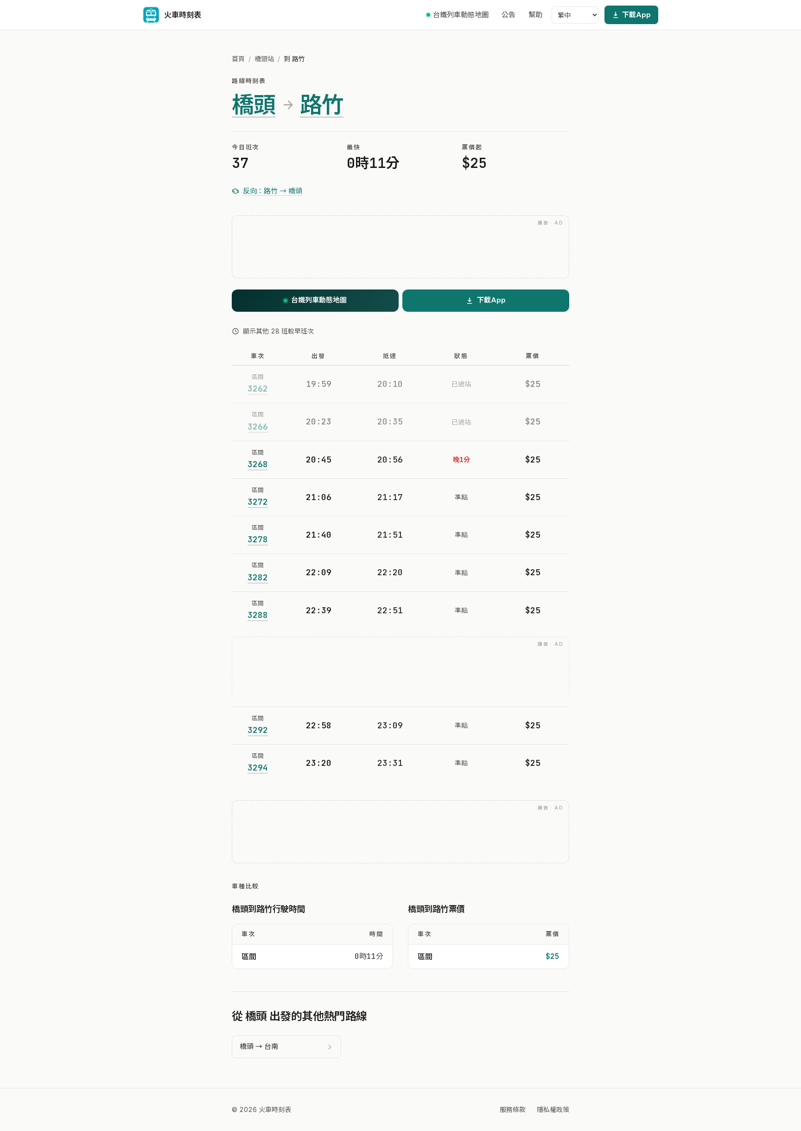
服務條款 (513, 1109)
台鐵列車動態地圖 (461, 14)
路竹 (322, 105)
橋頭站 (264, 59)
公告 (508, 14)
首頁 (238, 59)
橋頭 (254, 105)
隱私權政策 (553, 1109)
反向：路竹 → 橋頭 (272, 190)
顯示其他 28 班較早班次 (278, 331)
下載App (636, 14)
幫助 (535, 14)
